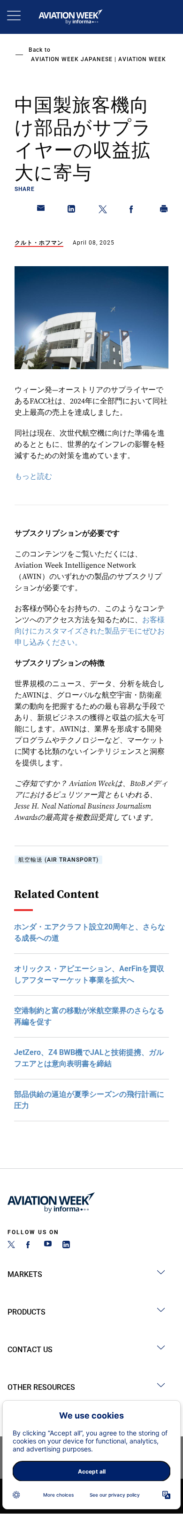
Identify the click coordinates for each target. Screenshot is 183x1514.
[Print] (164, 210)
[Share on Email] (41, 210)
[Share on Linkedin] (72, 210)
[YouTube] (48, 1245)
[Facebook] (29, 1245)
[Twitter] (11, 1245)
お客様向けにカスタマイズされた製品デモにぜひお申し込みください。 (90, 631)
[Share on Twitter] (103, 210)
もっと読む (33, 476)
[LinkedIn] (66, 1245)
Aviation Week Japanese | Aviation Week (98, 59)
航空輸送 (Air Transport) (58, 859)
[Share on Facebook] (133, 210)
